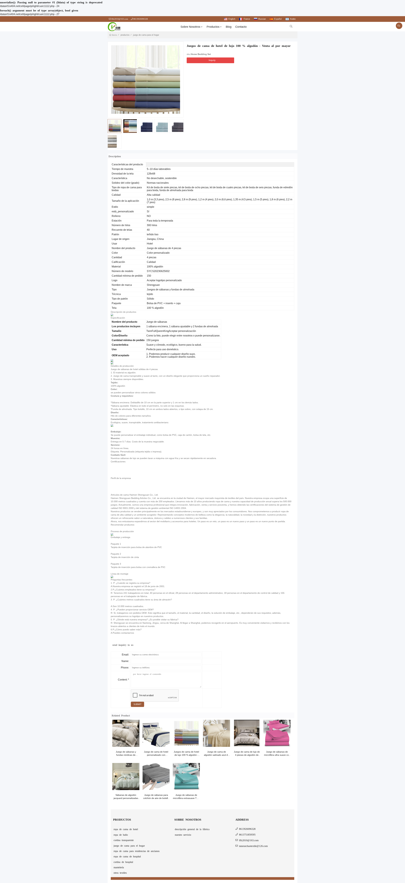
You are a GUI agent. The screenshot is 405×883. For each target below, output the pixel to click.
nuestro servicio (183, 834)
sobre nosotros (190, 26)
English (231, 19)
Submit (137, 704)
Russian (262, 19)
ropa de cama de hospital (127, 856)
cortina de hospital (123, 862)
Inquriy (212, 60)
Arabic (293, 19)
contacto (241, 26)
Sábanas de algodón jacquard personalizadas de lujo (126, 797)
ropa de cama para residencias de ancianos (136, 851)
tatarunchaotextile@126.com (253, 846)
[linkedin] (196, 67)
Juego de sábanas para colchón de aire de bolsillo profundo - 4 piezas (156, 797)
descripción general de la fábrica (192, 829)
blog (228, 26)
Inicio (114, 35)
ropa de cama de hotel (126, 829)
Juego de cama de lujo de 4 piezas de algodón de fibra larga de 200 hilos (247, 753)
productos (213, 26)
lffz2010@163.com (119, 19)
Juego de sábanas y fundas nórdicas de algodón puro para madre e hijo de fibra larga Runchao (126, 753)
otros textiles (120, 872)
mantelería (119, 867)
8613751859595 (247, 834)
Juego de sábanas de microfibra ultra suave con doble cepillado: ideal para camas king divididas (277, 753)
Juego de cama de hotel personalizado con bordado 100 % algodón (156, 753)
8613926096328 (140, 19)
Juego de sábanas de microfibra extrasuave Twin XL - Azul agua (186, 797)
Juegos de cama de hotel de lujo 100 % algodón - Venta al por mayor (186, 753)
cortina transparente (124, 840)
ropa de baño (121, 834)
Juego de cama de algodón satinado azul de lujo (216, 753)
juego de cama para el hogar (146, 35)
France (247, 19)
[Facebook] (190, 67)
